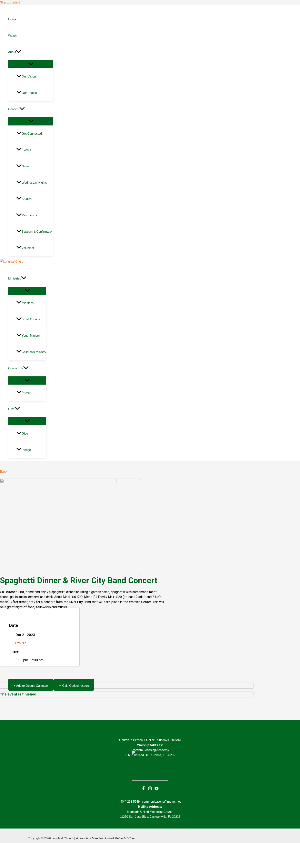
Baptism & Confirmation (37, 231)
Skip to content (10, 2)
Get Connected (32, 133)
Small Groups (31, 319)
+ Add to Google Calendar (31, 685)
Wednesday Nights (34, 182)
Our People (29, 92)
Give (11, 409)
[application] (18, 52)
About (12, 52)
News (25, 166)
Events (26, 150)
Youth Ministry (31, 335)
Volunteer (28, 248)
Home (12, 19)
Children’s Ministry (34, 352)
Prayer (26, 392)
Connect (13, 109)
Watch (12, 35)
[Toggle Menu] (30, 64)
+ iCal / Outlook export (74, 685)
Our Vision (29, 76)
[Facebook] (143, 789)
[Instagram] (150, 789)
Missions (28, 303)
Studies (27, 199)
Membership (30, 215)
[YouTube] (156, 789)
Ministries (14, 278)
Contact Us (15, 368)
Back (3, 471)
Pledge (26, 449)
